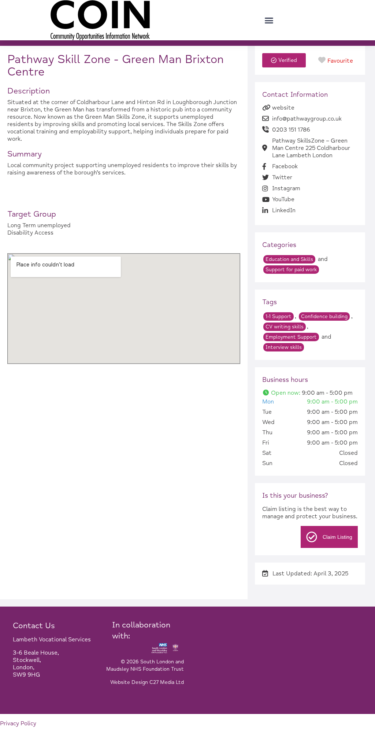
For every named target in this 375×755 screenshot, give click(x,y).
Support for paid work (291, 269)
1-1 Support (279, 316)
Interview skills (284, 347)
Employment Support (291, 337)
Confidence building (324, 316)
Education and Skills (289, 259)
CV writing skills (285, 327)
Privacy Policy (18, 723)
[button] (269, 20)
